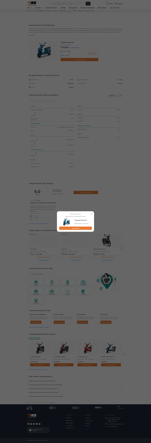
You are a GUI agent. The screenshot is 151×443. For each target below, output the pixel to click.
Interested (75, 228)
